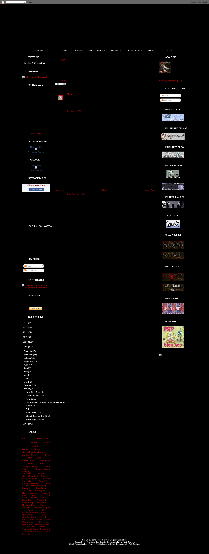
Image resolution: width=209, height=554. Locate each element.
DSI (41, 471)
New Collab (31, 399)
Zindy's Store (29, 455)
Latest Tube (28, 519)
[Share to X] (62, 84)
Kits (42, 463)
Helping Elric (29, 505)
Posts (28, 266)
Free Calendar (36, 133)
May (27, 375)
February (30, 385)
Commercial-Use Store (34, 512)
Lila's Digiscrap (117, 544)
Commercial (28, 460)
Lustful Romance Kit (35, 395)
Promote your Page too (36, 152)
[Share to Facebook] (64, 84)
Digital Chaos (31, 449)
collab (47, 483)
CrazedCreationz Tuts (33, 476)
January (29, 389)
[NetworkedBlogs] (36, 185)
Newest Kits (43, 438)
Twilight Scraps (30, 466)
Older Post (149, 190)
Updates (36, 446)
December (30, 351)
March (28, 382)
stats (30, 463)
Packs (43, 505)
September (30, 361)
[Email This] (56, 84)
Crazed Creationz (36, 165)
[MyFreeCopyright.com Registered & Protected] (36, 287)
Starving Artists (36, 527)
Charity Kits (41, 490)
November (30, 354)
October (29, 358)
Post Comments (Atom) (77, 194)
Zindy (47, 442)
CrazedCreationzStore (32, 452)
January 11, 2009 (74, 111)
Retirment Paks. (42, 524)
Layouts (26, 488)
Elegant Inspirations (119, 540)
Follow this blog (36, 189)
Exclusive (45, 460)
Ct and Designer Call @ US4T (38, 416)
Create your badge (36, 170)
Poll (27, 409)
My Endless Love (33, 412)
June (27, 371)
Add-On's (26, 490)
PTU (33, 495)
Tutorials (26, 474)
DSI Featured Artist (36, 485)
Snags (41, 474)
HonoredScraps (29, 493)
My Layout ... (32, 406)
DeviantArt (27, 515)
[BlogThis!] (59, 84)
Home (105, 190)
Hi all (43, 517)
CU (43, 510)
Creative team (29, 478)
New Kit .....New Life (35, 392)
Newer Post (60, 190)
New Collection (36, 458)
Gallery (42, 515)
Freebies (33, 442)
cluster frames (32, 531)
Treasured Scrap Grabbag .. (36, 529)
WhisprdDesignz (42, 507)
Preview (26, 507)
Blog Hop (27, 500)
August (28, 365)
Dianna (70, 94)
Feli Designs (134, 544)
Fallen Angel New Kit (35, 419)
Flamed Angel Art (36, 147)
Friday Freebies (30, 483)
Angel (30, 510)
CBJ (24, 438)
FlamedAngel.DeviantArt (34, 502)
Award (42, 481)
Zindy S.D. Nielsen (126, 542)
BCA (44, 498)
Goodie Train (29, 517)
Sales (47, 455)
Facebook (41, 500)
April (27, 378)
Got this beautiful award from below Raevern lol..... (38, 402)
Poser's (34, 498)
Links (40, 519)
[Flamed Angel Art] (36, 149)
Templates (41, 488)
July (27, 368)
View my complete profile (171, 81)
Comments (31, 270)
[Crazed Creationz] (36, 168)
